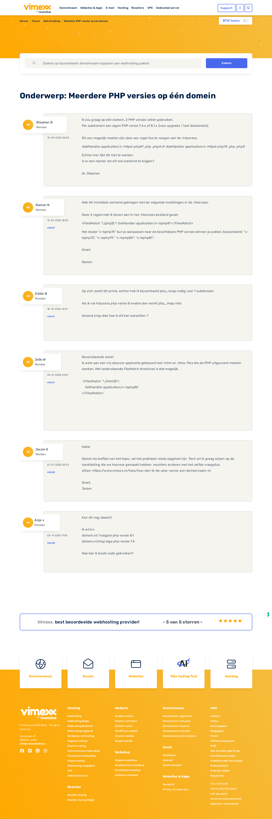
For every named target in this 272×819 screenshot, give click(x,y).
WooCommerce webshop (129, 765)
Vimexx (24, 21)
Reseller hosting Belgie (81, 800)
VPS (150, 7)
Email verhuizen (172, 765)
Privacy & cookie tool (175, 789)
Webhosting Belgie (78, 721)
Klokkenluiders (219, 765)
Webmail (168, 760)
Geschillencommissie (222, 755)
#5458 (51, 543)
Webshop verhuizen (126, 775)
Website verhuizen (126, 721)
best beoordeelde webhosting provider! (97, 622)
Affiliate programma (222, 741)
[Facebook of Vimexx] (23, 751)
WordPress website (126, 731)
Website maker (124, 726)
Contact (215, 716)
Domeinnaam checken (176, 726)
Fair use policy (219, 793)
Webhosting (74, 716)
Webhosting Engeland (80, 731)
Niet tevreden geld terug (224, 750)
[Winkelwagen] (248, 8)
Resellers (137, 7)
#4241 (51, 382)
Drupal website (124, 741)
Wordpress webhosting (81, 736)
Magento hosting (77, 741)
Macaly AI (168, 784)
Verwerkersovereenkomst (225, 798)
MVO (213, 745)
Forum (36, 21)
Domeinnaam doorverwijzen (179, 736)
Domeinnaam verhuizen (177, 721)
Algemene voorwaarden (224, 803)
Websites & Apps (91, 7)
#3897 (51, 228)
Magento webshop (126, 760)
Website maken (124, 716)
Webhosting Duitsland (80, 726)
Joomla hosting (77, 745)
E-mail (110, 7)
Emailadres (169, 755)
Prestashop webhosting (82, 755)
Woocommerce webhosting (84, 750)
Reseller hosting (77, 795)
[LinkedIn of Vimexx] (39, 751)
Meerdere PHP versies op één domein (86, 21)
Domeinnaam (68, 7)
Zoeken (226, 63)
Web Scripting (52, 21)
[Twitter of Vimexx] (31, 751)
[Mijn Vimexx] (240, 8)
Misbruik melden (220, 770)
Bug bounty (217, 775)
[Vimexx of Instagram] (46, 751)
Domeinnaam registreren (177, 716)
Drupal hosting (76, 760)
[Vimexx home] (36, 7)
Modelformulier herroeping (226, 760)
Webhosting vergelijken (81, 765)
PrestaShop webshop (127, 770)
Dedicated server (168, 7)
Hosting (123, 7)
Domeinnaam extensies (176, 731)
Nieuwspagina (218, 726)
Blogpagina (216, 731)
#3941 (51, 316)
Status (214, 721)
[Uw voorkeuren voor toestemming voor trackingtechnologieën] (268, 614)
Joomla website (124, 736)
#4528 (51, 472)
